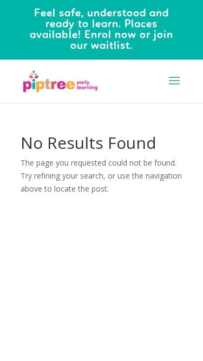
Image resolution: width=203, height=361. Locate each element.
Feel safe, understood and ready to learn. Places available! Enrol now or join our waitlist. (101, 29)
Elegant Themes (99, 232)
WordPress (102, 245)
